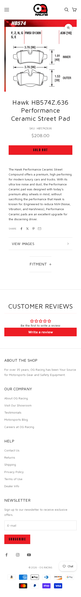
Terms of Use (13, 479)
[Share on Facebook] (21, 228)
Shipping (10, 464)
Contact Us (11, 450)
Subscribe (17, 539)
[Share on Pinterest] (33, 228)
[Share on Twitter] (27, 228)
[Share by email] (39, 228)
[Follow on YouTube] (29, 555)
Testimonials (12, 412)
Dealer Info (11, 486)
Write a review (40, 332)
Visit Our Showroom (18, 405)
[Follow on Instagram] (18, 555)
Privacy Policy (14, 472)
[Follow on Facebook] (6, 555)
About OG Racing (16, 398)
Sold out (40, 150)
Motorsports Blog (16, 419)
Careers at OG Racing (19, 427)
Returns (9, 457)
